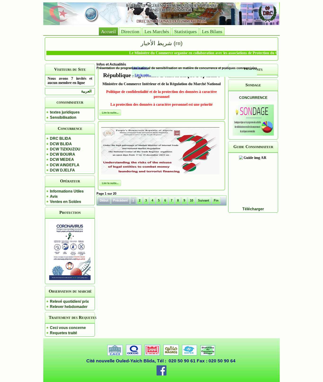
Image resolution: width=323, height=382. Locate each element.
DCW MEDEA (62, 160)
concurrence (253, 97)
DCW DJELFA (62, 170)
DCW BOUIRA (62, 154)
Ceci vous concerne (68, 328)
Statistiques (185, 31)
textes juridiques (65, 112)
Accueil (108, 31)
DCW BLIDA (61, 144)
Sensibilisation (63, 117)
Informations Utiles (67, 191)
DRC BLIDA (60, 138)
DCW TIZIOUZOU (65, 149)
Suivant (203, 200)
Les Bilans (212, 31)
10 (191, 200)
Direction (130, 31)
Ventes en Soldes (65, 202)
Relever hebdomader (68, 307)
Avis (54, 196)
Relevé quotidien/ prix (69, 301)
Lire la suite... (143, 75)
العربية (86, 91)
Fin (216, 200)
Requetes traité (63, 333)
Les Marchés (156, 31)
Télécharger (253, 209)
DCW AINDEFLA (64, 165)
